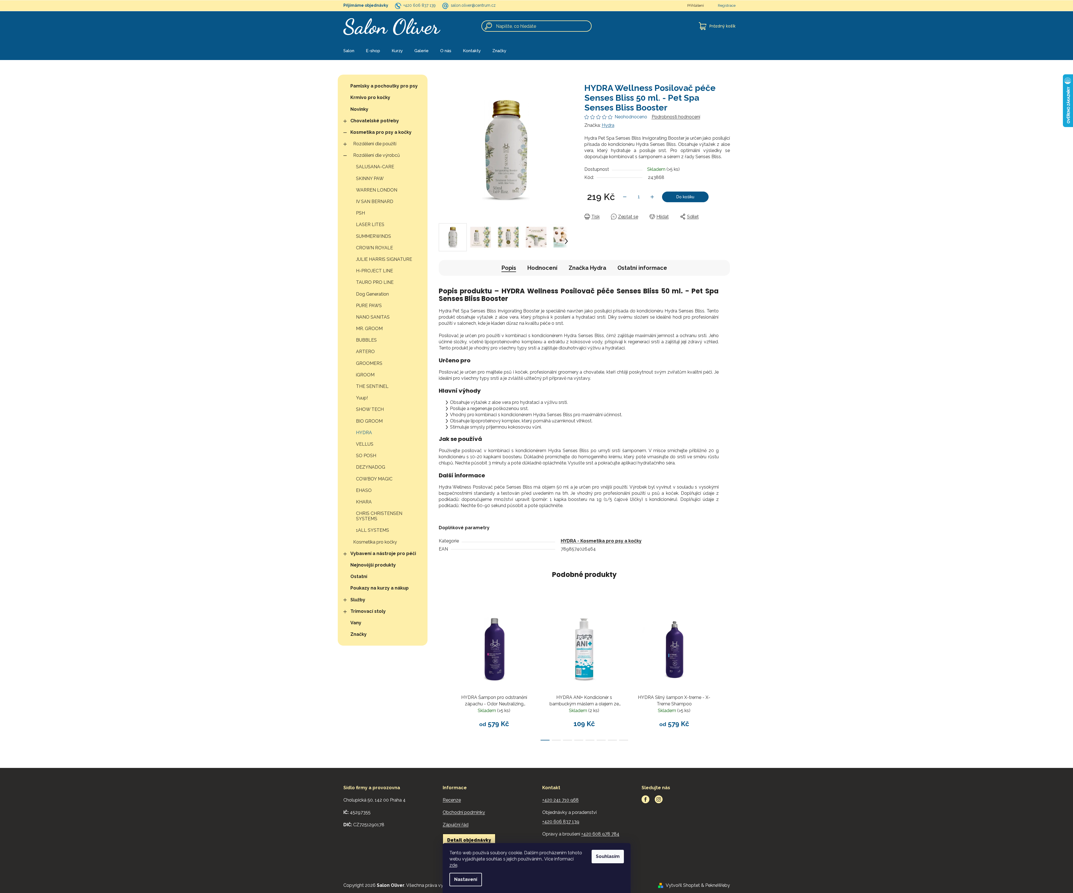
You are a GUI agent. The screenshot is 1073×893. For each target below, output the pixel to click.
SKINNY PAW (370, 178)
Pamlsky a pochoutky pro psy (384, 86)
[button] (566, 241)
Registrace (727, 5)
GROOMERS (369, 363)
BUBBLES (366, 340)
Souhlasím (608, 856)
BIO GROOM (369, 421)
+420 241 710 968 (560, 800)
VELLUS (364, 444)
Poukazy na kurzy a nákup (379, 588)
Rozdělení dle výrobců (376, 155)
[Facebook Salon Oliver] (645, 799)
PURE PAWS (369, 305)
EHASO (364, 490)
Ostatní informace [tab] (642, 267)
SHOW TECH (370, 409)
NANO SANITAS (373, 317)
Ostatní (358, 576)
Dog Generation (372, 294)
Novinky (359, 109)
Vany (355, 622)
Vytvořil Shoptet (683, 885)
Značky (358, 634)
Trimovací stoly (368, 611)
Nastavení (465, 879)
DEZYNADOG (370, 467)
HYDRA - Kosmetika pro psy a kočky (601, 541)
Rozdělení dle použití (374, 143)
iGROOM (365, 375)
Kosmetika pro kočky (375, 542)
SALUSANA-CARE (375, 166)
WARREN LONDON (376, 190)
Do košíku (685, 197)
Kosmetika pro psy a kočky (381, 132)
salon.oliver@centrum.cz (473, 5)
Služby (357, 599)
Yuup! (362, 398)
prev (443, 672)
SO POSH (366, 455)
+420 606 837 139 (419, 5)
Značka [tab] (587, 267)
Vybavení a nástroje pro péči (383, 553)
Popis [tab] (509, 267)
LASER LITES (370, 224)
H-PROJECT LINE (374, 270)
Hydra (608, 125)
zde (453, 865)
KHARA (364, 502)
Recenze (452, 800)
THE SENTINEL (372, 386)
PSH (360, 213)
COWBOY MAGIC (374, 479)
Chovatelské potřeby (374, 120)
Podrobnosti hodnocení (676, 116)
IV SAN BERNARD (374, 201)
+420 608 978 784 (600, 834)
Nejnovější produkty (373, 565)
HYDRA (364, 432)
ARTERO (365, 351)
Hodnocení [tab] (542, 267)
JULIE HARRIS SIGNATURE (384, 259)
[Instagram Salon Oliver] (659, 799)
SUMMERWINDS (373, 236)
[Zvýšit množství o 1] (652, 197)
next (725, 672)
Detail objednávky (469, 840)
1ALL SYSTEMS (372, 530)
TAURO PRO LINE (375, 282)
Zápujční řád (455, 824)
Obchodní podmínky (464, 812)
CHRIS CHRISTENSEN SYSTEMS (379, 516)
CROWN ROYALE (374, 247)
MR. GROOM (369, 328)
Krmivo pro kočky (370, 97)
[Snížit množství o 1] (625, 197)
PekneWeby (717, 885)
